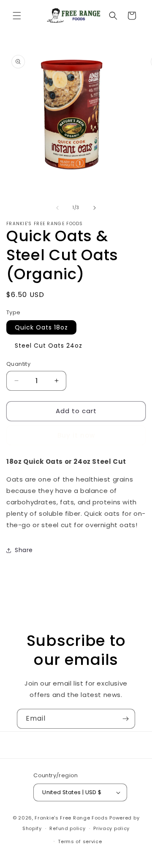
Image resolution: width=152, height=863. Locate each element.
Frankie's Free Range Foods (71, 817)
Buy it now (76, 435)
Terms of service (80, 841)
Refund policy (67, 828)
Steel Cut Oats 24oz (48, 345)
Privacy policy (111, 828)
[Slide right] (94, 208)
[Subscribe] (125, 719)
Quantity (18, 364)
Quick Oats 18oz (41, 327)
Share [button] (24, 550)
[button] (17, 15)
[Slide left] (57, 208)
